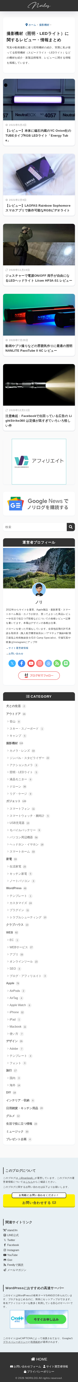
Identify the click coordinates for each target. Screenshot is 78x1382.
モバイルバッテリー (25, 830)
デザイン (14, 1041)
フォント (17, 1063)
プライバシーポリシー (15, 1342)
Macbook (18, 1026)
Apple (12, 983)
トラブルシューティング (28, 917)
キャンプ (17, 735)
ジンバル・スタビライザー (29, 757)
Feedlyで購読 (15, 1264)
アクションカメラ (23, 765)
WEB (12, 932)
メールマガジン (16, 1270)
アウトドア (15, 713)
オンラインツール (24, 961)
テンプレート (20, 895)
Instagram (13, 1250)
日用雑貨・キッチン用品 (24, 1108)
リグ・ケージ (20, 793)
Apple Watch (20, 1005)
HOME (41, 1359)
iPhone (17, 1012)
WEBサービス (21, 947)
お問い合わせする (39, 1199)
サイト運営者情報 (57, 1366)
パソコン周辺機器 (24, 837)
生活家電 (18, 866)
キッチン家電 (20, 873)
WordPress (16, 888)
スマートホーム (22, 851)
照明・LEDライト (23, 772)
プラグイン (19, 910)
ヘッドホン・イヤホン (26, 844)
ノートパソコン (22, 880)
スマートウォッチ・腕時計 (29, 815)
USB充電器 (19, 822)
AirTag (16, 998)
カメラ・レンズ (22, 750)
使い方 (16, 1033)
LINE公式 (13, 1235)
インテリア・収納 (20, 1100)
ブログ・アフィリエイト (28, 975)
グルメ (13, 1115)
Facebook (13, 1245)
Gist (9, 1260)
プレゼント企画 (18, 1139)
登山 (15, 721)
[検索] (71, 527)
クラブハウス (17, 924)
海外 (15, 1085)
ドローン (18, 786)
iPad (15, 1019)
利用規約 (35, 1342)
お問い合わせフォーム (27, 1366)
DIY (11, 1092)
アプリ (16, 954)
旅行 (11, 1070)
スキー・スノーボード (26, 728)
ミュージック (17, 1131)
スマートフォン (22, 808)
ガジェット (16, 801)
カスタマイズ (21, 902)
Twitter (11, 1240)
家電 (11, 859)
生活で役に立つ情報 (21, 1123)
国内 (15, 1078)
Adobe (16, 1048)
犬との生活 (15, 706)
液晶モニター (20, 779)
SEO (15, 968)
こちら (29, 1181)
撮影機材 (14, 743)
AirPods (17, 990)
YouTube (12, 1255)
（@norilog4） (26, 1178)
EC (14, 940)
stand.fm (12, 1230)
